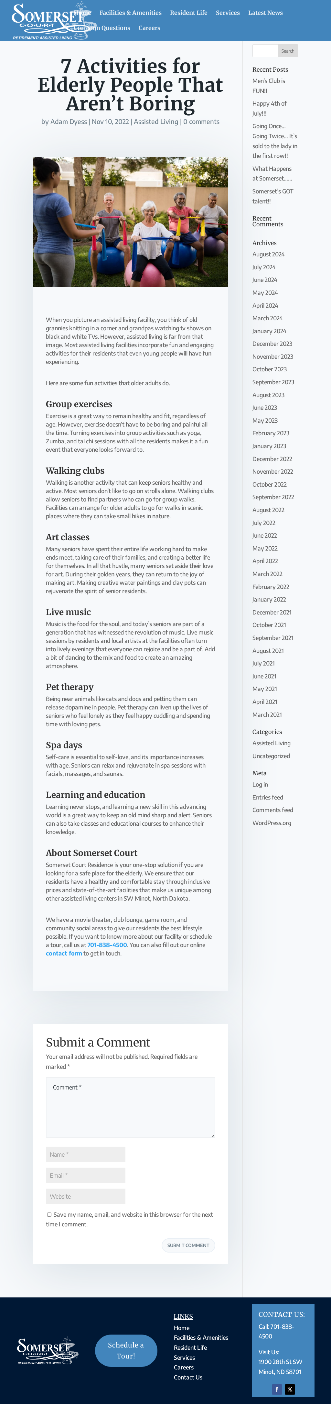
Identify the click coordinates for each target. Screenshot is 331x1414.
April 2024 (265, 305)
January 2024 (269, 331)
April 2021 (264, 701)
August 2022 (268, 509)
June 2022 (264, 535)
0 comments (201, 121)
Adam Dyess (68, 121)
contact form (64, 953)
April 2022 (265, 560)
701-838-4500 (107, 944)
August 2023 (268, 394)
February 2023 (270, 433)
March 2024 (267, 318)
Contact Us (188, 1377)
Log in (260, 784)
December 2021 (272, 612)
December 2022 (272, 458)
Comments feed (272, 809)
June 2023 (264, 407)
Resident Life (189, 13)
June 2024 (264, 279)
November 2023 (272, 356)
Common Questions (102, 29)
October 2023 (269, 369)
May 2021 (264, 688)
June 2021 (264, 676)
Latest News (265, 13)
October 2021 (269, 624)
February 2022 (270, 586)
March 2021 (267, 714)
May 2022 (265, 548)
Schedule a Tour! (126, 1350)
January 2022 (269, 599)
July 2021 (263, 663)
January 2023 (269, 445)
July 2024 (264, 267)
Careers (149, 29)
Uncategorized (271, 755)
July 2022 (263, 522)
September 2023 (273, 382)
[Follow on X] (290, 1389)
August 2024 (268, 254)
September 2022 (273, 497)
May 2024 (265, 292)
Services (228, 13)
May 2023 (265, 420)
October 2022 (269, 484)
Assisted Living (156, 121)
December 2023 (272, 343)
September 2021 (273, 637)
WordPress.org (271, 822)
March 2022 (267, 573)
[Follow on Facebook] (277, 1389)
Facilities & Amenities (131, 13)
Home (82, 13)
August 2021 (268, 650)
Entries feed (267, 797)
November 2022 (272, 471)
